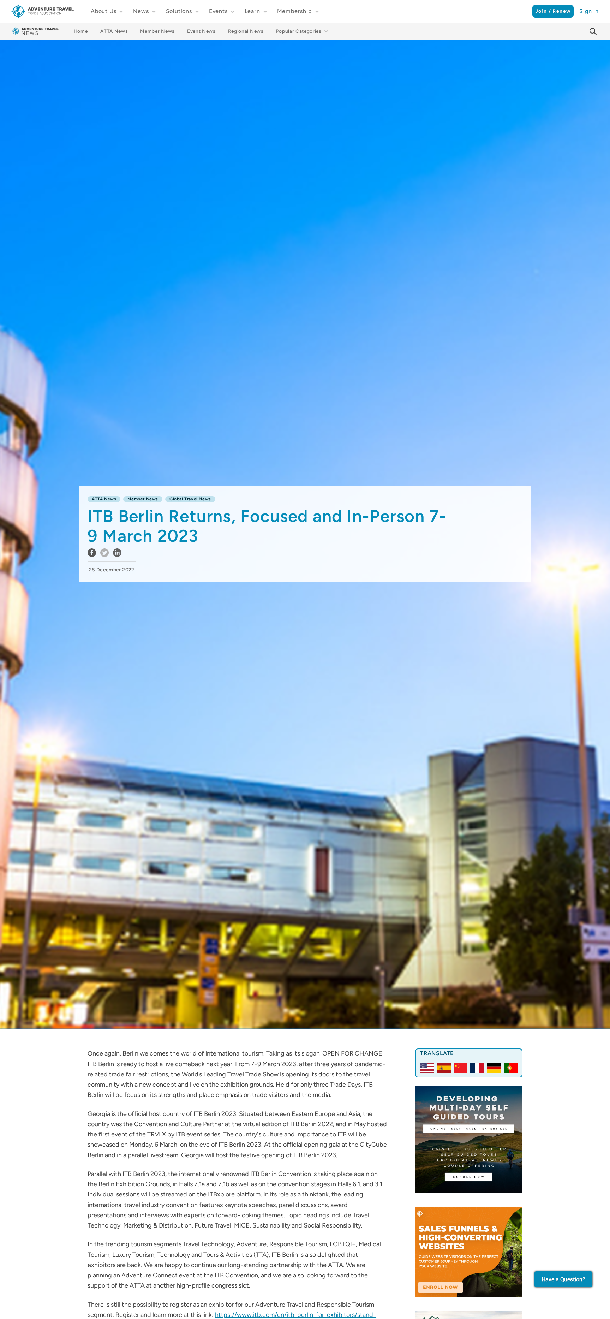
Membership (294, 11)
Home (81, 31)
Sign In (589, 11)
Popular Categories (298, 31)
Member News (157, 31)
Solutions (179, 11)
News (141, 11)
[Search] (593, 31)
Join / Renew (553, 11)
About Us (103, 11)
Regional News (245, 31)
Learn (252, 11)
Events (218, 11)
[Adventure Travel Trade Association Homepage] (42, 11)
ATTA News (113, 31)
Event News (201, 31)
